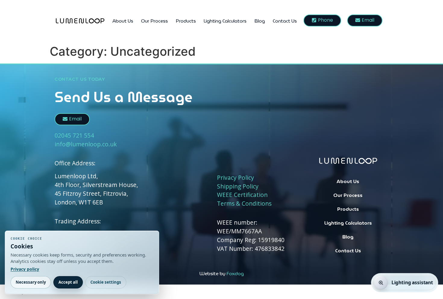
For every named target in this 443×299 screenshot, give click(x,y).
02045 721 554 (74, 135)
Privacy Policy (235, 177)
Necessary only (31, 282)
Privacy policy (25, 269)
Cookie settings (105, 282)
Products (186, 21)
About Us (122, 21)
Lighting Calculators (225, 21)
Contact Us (285, 21)
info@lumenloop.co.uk (86, 144)
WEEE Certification (242, 195)
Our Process (154, 21)
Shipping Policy (238, 186)
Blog (259, 21)
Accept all (68, 282)
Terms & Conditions (244, 203)
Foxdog (235, 273)
